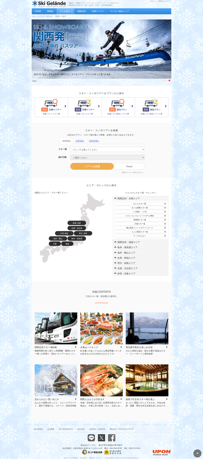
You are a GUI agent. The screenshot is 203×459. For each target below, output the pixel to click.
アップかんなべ (139, 235)
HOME (38, 11)
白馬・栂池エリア (126, 257)
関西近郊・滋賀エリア (129, 242)
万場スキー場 (139, 223)
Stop (34, 80)
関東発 (75, 457)
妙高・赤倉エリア (126, 273)
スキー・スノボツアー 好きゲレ (42, 16)
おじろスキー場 (139, 203)
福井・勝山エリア (126, 252)
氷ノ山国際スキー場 (140, 207)
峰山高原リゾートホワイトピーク (139, 227)
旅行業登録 (38, 429)
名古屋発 (83, 457)
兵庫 (55, 243)
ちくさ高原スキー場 (140, 231)
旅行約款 (81, 429)
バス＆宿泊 (64, 11)
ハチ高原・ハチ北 (140, 211)
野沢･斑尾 (83, 233)
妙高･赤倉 (77, 223)
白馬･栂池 (64, 233)
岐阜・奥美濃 (76, 238)
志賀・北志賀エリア (128, 268)
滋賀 (67, 243)
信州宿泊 (66, 140)
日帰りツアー (98, 11)
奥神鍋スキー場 (139, 219)
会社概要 (50, 429)
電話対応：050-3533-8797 (120, 429)
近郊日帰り (94, 140)
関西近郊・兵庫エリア (129, 198)
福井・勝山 (57, 238)
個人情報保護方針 (66, 429)
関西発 (50, 11)
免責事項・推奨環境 (97, 429)
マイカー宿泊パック (119, 11)
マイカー (99, 457)
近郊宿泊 (80, 140)
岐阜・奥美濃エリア (128, 247)
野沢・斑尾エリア (126, 262)
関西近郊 (81, 11)
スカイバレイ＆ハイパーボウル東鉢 (139, 215)
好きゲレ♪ (68, 457)
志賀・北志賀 (76, 228)
